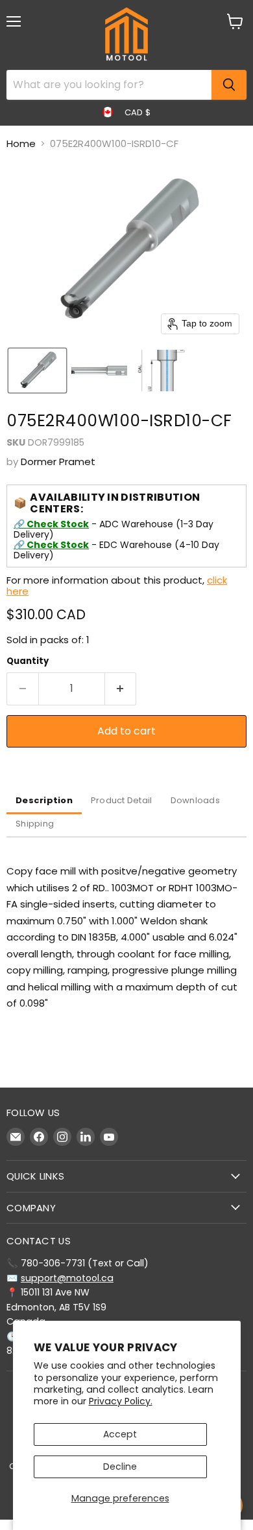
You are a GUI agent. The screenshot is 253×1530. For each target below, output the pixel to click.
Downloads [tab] (195, 800)
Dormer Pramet (58, 461)
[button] (37, 370)
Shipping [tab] (35, 823)
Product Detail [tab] (121, 800)
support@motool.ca (67, 1278)
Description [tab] (44, 800)
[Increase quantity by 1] (121, 688)
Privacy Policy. (120, 1401)
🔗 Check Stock (51, 524)
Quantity (27, 661)
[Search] (229, 85)
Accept (120, 1434)
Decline (120, 1466)
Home (21, 143)
